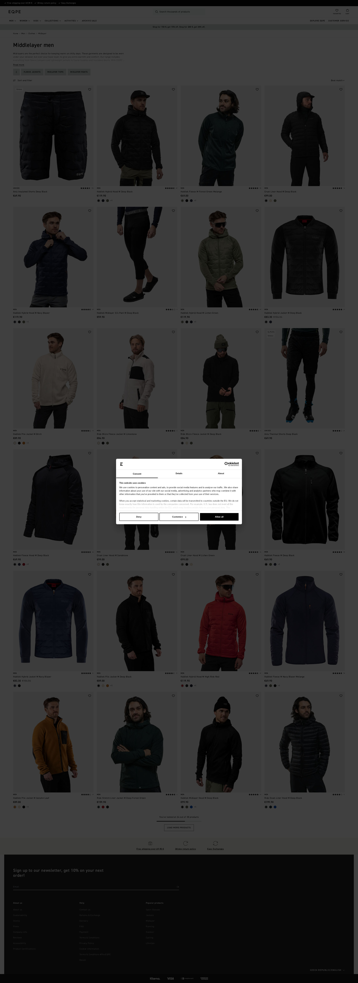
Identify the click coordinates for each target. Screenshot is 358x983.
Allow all (219, 517)
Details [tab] (179, 473)
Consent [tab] (137, 474)
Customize (177, 517)
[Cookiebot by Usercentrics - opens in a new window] (226, 464)
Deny (138, 517)
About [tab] (221, 473)
